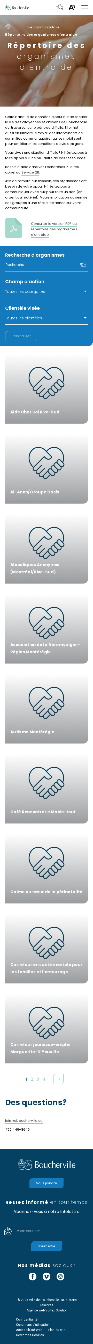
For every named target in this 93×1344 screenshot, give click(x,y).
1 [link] (26, 1079)
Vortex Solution (56, 1310)
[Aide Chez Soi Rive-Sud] (46, 389)
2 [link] (32, 1079)
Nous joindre (46, 1183)
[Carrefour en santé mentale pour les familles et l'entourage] (46, 948)
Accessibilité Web (29, 1330)
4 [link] (44, 1079)
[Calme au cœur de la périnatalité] (46, 868)
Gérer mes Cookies (30, 1335)
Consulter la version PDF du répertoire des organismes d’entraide (54, 229)
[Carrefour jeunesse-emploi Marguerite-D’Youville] (46, 1028)
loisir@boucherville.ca (24, 1120)
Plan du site (56, 1330)
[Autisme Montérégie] (46, 709)
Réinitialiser (21, 335)
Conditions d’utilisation (33, 1325)
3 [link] (38, 1079)
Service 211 (30, 172)
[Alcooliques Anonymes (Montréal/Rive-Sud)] (46, 549)
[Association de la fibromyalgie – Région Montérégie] (46, 629)
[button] (84, 7)
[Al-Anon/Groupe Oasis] (46, 469)
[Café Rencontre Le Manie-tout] (46, 788)
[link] (58, 1079)
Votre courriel (28, 1230)
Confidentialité (26, 1319)
